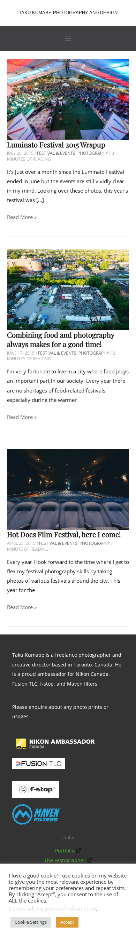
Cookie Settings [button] (31, 922)
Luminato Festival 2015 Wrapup (56, 144)
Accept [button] (67, 922)
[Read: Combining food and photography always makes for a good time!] (68, 288)
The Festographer (64, 860)
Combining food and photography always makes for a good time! (60, 339)
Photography (92, 153)
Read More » (22, 217)
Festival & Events (56, 153)
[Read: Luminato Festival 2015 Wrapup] (68, 98)
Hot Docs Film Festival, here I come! (64, 534)
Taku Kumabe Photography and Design (68, 12)
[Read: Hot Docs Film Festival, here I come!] (68, 488)
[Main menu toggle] (68, 38)
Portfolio (65, 850)
